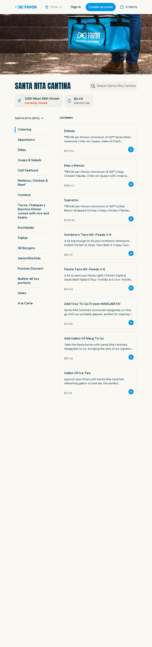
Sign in (76, 7)
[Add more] (131, 149)
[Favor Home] (26, 7)
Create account (101, 7)
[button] (34, 119)
